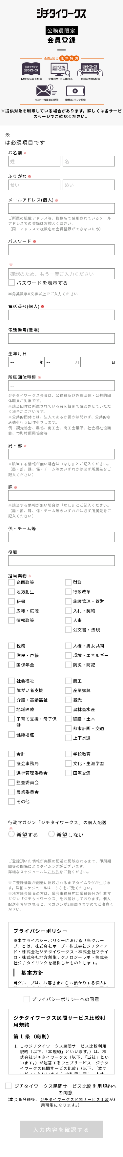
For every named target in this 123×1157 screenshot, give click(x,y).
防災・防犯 (84, 665)
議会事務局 (27, 763)
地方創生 (25, 591)
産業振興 (82, 690)
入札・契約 (84, 610)
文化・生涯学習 (89, 763)
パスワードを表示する (42, 282)
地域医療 (25, 709)
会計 (20, 754)
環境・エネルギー (91, 655)
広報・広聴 (27, 610)
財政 (77, 582)
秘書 (20, 601)
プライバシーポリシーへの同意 (65, 999)
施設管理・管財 (89, 601)
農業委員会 (27, 792)
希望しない (70, 835)
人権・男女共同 (89, 646)
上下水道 (82, 738)
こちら (53, 871)
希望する (27, 835)
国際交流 (82, 773)
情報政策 (25, 620)
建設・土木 (84, 719)
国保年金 (25, 665)
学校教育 (82, 754)
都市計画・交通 (89, 728)
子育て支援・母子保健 (36, 722)
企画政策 (25, 582)
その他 (23, 801)
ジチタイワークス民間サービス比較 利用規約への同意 (65, 1089)
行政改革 (82, 591)
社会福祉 (25, 681)
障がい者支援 (29, 690)
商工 (77, 681)
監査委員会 (27, 782)
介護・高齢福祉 (32, 700)
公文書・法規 (86, 630)
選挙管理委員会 (32, 773)
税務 (20, 646)
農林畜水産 (84, 709)
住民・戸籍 (27, 655)
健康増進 (25, 734)
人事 (77, 620)
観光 (77, 700)
